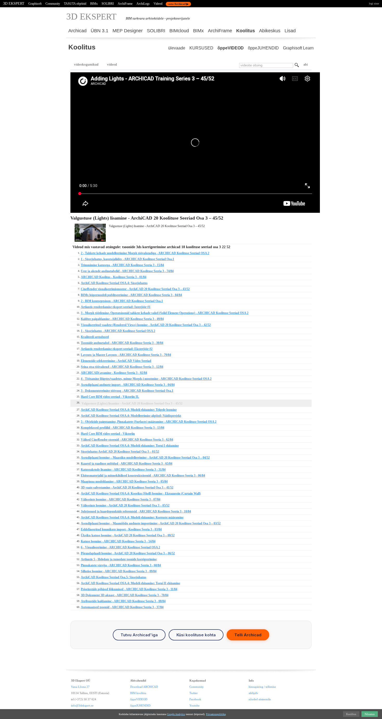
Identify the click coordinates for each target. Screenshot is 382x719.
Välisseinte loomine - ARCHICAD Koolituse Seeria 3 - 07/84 (120, 499)
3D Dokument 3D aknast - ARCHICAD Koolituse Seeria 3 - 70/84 (124, 595)
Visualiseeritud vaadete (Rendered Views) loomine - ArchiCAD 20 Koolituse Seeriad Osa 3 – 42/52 (146, 325)
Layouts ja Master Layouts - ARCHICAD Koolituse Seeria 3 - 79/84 (126, 355)
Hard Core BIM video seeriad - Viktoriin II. (110, 397)
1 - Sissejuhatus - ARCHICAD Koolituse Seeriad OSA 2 (118, 331)
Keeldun (351, 714)
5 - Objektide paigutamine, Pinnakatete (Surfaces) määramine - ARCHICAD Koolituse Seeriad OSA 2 (148, 421)
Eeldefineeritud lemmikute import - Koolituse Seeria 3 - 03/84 (121, 529)
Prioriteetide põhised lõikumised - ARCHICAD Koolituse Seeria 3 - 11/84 (129, 589)
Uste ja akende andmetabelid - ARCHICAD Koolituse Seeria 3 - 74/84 (127, 271)
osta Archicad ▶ (178, 3)
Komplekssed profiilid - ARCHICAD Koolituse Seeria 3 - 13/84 (122, 427)
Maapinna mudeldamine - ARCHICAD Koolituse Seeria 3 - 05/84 (124, 481)
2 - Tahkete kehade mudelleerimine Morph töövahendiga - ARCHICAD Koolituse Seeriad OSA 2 (145, 253)
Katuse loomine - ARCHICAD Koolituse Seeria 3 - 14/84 (118, 541)
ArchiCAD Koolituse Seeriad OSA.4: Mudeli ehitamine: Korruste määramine (132, 517)
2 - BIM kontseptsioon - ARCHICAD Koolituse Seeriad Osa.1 (122, 301)
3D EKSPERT (13, 3)
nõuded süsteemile (260, 699)
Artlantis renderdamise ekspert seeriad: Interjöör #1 (115, 307)
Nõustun (370, 714)
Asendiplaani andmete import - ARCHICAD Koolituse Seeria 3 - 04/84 (128, 385)
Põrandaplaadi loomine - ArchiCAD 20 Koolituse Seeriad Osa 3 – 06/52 (128, 553)
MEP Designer (128, 30)
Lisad (290, 30)
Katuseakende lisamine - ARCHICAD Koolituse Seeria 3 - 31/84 (123, 469)
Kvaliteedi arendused (95, 337)
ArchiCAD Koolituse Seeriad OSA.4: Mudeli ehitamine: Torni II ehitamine (130, 583)
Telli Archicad (247, 634)
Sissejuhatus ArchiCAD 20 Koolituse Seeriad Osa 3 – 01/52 (120, 451)
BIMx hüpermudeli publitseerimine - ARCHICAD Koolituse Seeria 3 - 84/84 (131, 295)
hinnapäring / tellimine (262, 686)
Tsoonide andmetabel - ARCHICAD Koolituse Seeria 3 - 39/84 (122, 343)
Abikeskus (269, 30)
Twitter (193, 693)
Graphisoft (35, 3)
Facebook (195, 699)
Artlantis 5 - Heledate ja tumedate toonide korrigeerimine (119, 559)
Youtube (194, 705)
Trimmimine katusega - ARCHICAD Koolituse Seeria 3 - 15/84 (122, 265)
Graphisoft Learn (298, 48)
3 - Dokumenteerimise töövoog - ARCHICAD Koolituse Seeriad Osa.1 (127, 391)
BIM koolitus (138, 693)
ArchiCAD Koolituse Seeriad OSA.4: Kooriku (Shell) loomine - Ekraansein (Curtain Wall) (141, 493)
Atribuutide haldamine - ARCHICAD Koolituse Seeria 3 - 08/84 (123, 601)
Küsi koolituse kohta (196, 634)
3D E (91, 16)
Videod (158, 3)
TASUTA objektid (75, 3)
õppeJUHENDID (263, 48)
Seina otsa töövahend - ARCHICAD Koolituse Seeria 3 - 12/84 (122, 367)
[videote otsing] (297, 65)
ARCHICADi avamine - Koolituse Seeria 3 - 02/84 (114, 373)
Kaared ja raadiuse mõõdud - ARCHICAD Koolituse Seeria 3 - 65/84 (126, 463)
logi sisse (374, 3)
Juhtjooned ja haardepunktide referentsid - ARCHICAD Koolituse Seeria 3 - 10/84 (136, 511)
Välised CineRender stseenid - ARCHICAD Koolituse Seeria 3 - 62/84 (127, 439)
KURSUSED (201, 48)
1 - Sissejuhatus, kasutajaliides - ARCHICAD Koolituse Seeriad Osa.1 (127, 259)
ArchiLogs (143, 3)
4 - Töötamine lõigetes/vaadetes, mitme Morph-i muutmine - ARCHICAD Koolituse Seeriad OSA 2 (146, 379)
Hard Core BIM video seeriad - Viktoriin (108, 433)
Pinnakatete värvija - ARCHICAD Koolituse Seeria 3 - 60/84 (121, 565)
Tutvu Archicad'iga (139, 634)
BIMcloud (179, 30)
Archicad (77, 30)
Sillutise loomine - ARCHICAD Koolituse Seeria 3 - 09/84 (118, 571)
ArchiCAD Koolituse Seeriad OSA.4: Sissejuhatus (114, 283)
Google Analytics (176, 714)
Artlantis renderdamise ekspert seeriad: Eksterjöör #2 (117, 349)
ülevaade (176, 48)
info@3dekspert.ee (82, 705)
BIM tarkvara (135, 18)
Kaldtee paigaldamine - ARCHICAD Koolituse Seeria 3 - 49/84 (122, 319)
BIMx (94, 3)
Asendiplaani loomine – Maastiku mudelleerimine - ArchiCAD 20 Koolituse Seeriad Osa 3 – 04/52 (145, 457)
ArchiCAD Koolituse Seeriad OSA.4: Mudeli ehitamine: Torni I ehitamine (130, 445)
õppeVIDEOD (231, 48)
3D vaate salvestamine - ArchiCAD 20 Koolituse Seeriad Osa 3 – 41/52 (127, 487)
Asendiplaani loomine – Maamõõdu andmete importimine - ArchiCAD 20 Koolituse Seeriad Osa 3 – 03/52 (151, 523)
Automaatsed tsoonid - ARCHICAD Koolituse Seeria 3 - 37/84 (122, 607)
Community (52, 3)
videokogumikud (86, 64)
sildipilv (253, 693)
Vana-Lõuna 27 (80, 686)
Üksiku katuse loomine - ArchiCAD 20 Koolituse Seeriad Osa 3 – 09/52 (128, 535)
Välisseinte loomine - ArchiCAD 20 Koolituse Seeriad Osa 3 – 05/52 (125, 505)
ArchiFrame (125, 3)
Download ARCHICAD (144, 686)
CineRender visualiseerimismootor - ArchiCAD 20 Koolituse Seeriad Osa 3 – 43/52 (135, 289)
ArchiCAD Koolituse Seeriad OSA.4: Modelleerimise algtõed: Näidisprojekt (131, 416)
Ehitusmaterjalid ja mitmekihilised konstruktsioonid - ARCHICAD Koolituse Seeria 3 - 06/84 (143, 475)
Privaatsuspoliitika (216, 714)
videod (112, 64)
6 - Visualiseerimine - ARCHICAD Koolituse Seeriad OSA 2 (120, 547)
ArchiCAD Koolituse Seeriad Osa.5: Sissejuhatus (113, 577)
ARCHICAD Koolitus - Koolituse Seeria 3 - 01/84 (113, 277)
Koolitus (245, 30)
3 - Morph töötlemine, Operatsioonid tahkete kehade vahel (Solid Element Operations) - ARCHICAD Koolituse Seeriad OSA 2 (164, 313)
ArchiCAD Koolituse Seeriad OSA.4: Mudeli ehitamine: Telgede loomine (129, 410)
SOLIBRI (108, 3)
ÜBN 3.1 (99, 30)
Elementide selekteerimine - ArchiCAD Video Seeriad (116, 361)
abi (306, 64)
